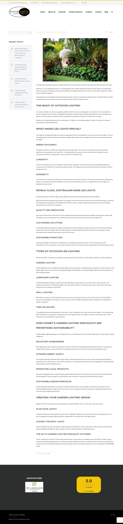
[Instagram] (85, 2)
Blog (106, 12)
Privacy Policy (12, 517)
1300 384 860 (35, 3)
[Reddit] (49, 453)
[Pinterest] (42, 453)
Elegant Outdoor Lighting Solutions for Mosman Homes (21, 104)
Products (62, 12)
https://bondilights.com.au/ (68, 3)
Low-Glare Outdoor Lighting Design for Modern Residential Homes (21, 68)
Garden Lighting (52, 32)
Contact (98, 12)
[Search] (112, 12)
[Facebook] (82, 2)
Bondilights (41, 32)
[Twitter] (39, 453)
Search (30, 32)
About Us (51, 12)
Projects (89, 12)
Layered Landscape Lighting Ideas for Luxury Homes (22, 81)
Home (43, 12)
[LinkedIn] (46, 453)
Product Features (75, 12)
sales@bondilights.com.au (51, 3)
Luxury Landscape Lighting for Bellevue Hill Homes (21, 93)
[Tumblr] (44, 453)
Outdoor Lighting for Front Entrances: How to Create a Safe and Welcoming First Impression (22, 53)
